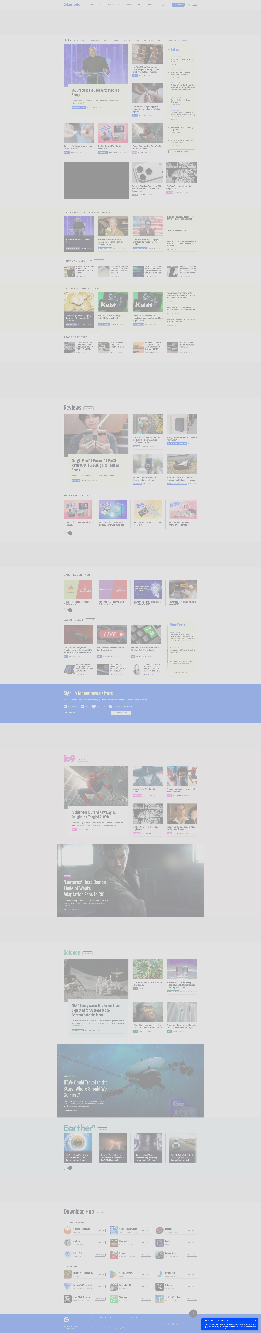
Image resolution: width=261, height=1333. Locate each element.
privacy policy (231, 1326)
